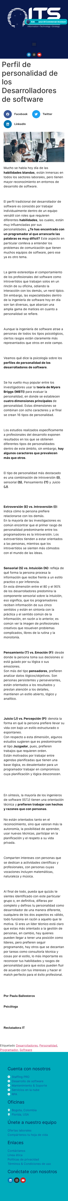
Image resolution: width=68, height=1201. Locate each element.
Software (26, 1050)
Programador (9, 1050)
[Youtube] (39, 55)
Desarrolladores (27, 1045)
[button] (34, 44)
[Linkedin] (29, 55)
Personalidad (48, 1045)
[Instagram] (34, 55)
